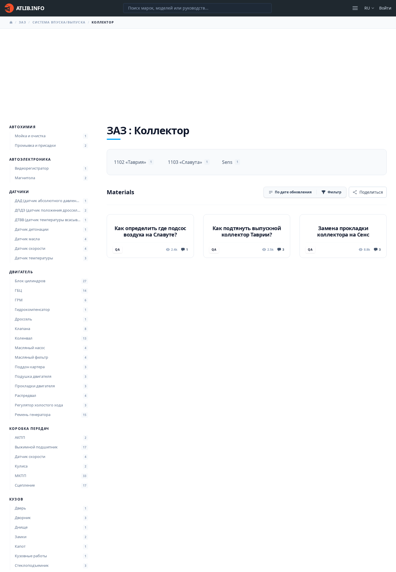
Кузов (16, 499)
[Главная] (11, 22)
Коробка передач (29, 428)
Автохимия (22, 127)
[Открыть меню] (355, 8)
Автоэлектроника (30, 159)
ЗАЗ (22, 22)
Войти (385, 8)
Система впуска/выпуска (59, 22)
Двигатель (21, 272)
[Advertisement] (198, 72)
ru (367, 8)
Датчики (19, 192)
